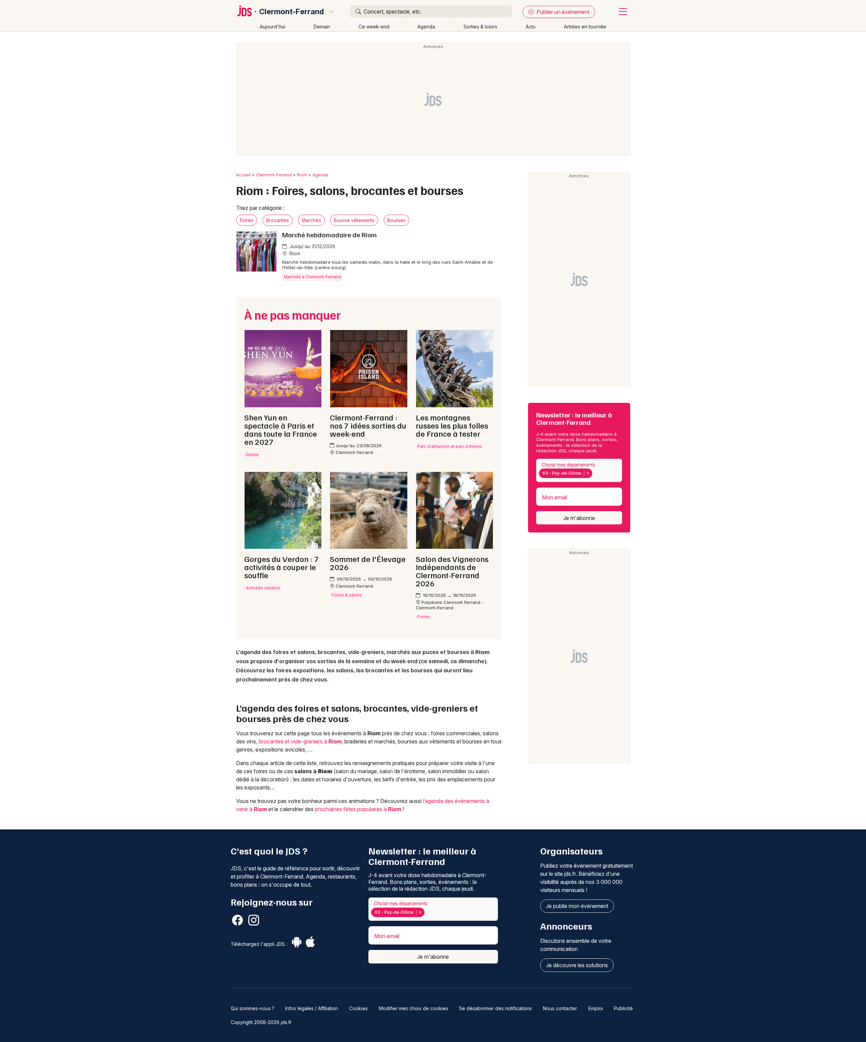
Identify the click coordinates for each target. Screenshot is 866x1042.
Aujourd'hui (272, 26)
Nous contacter (560, 1008)
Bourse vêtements (354, 220)
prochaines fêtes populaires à (358, 809)
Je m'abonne (579, 518)
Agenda (426, 26)
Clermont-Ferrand (291, 11)
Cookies (358, 1008)
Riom (302, 174)
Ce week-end (374, 26)
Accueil (243, 174)
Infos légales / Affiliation (311, 1008)
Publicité (623, 1008)
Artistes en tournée (585, 26)
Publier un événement (562, 11)
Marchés (311, 220)
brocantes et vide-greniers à (300, 741)
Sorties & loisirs (480, 26)
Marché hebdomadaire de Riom (329, 234)
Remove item (588, 473)
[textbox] (595, 473)
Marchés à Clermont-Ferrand (312, 276)
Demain (322, 26)
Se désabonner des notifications (495, 1008)
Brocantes (277, 220)
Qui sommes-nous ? (252, 1008)
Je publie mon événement (577, 906)
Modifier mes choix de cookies (413, 1008)
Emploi (595, 1008)
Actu (530, 26)
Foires (246, 220)
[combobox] (579, 470)
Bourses (396, 220)
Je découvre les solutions (577, 965)
